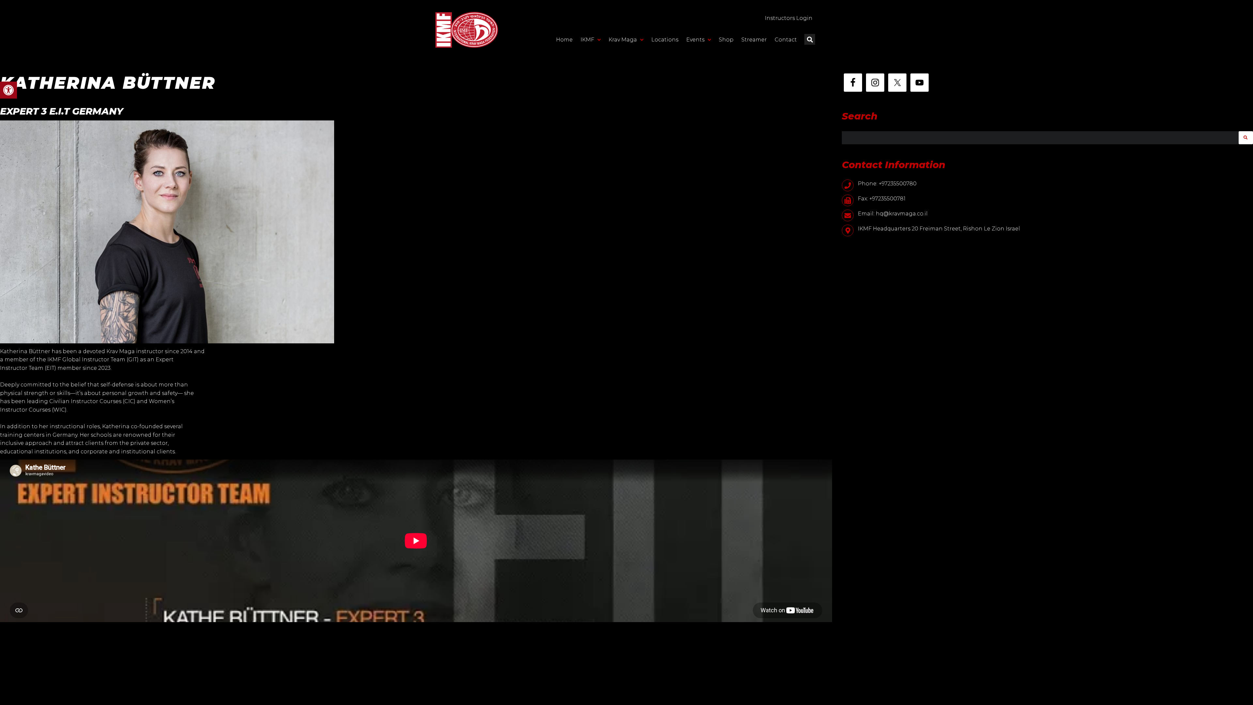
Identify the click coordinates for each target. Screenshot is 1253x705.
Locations (664, 40)
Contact (786, 40)
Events (695, 40)
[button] (8, 90)
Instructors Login (788, 18)
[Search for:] (1040, 137)
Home (564, 40)
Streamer (754, 40)
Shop (726, 40)
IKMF (587, 40)
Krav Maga (623, 40)
